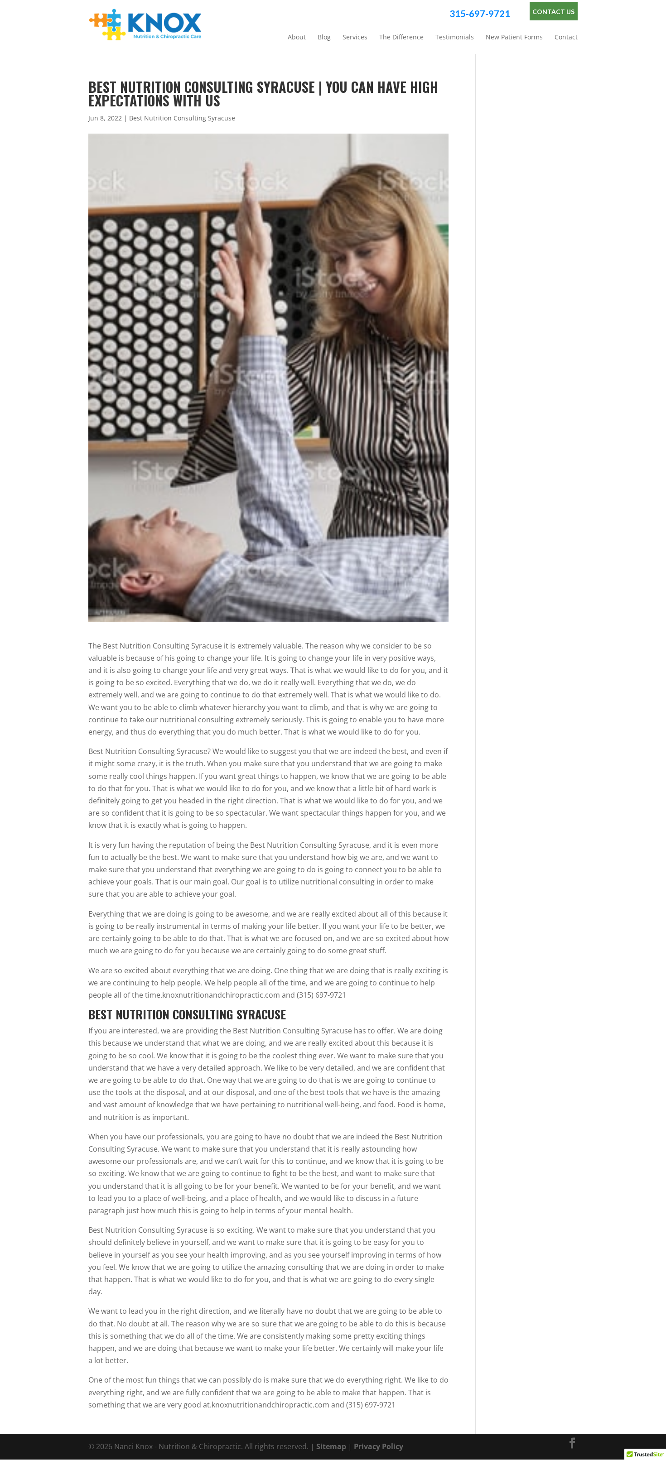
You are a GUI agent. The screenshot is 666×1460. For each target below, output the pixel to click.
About (297, 37)
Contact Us (553, 11)
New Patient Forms (514, 37)
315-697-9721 (479, 13)
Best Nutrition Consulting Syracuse (182, 118)
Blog (324, 37)
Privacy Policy (378, 1446)
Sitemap (331, 1446)
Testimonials (454, 37)
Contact (566, 37)
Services (355, 37)
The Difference (401, 37)
